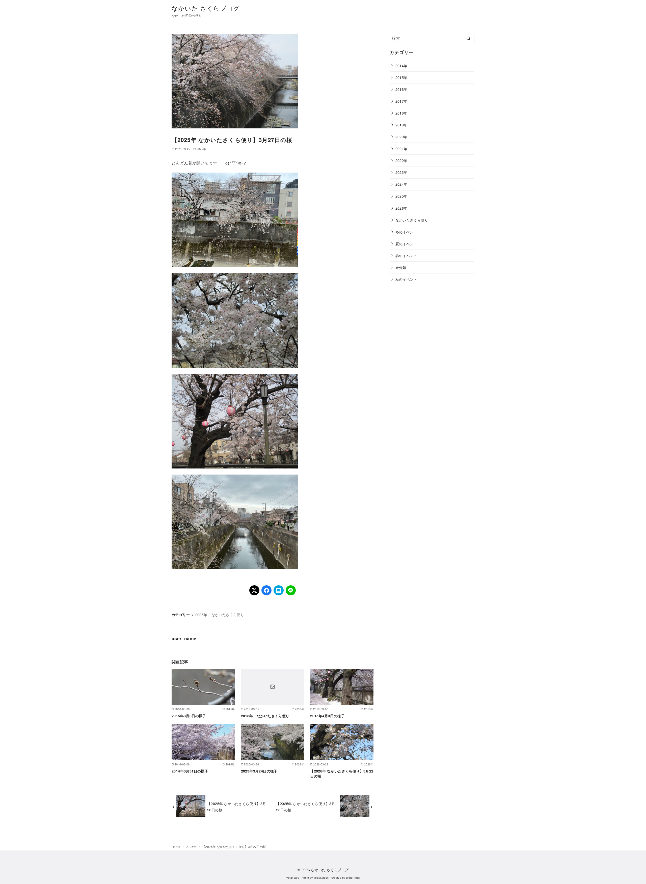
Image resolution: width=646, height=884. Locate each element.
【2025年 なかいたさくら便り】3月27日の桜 (234, 846)
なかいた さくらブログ (206, 8)
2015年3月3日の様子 (189, 715)
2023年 (401, 172)
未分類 (400, 267)
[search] (468, 38)
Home (176, 846)
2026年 (401, 208)
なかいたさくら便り (227, 614)
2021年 (401, 148)
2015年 (401, 77)
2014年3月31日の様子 (190, 771)
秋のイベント (406, 279)
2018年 (401, 113)
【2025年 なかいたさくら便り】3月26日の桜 (236, 806)
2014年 (401, 65)
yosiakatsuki (321, 877)
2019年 (401, 124)
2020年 (401, 136)
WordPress (353, 877)
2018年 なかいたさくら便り (265, 715)
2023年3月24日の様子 (259, 771)
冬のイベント (406, 231)
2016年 (401, 89)
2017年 (401, 101)
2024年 (401, 184)
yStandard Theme (297, 877)
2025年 (201, 149)
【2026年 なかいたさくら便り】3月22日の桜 (341, 773)
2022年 (401, 160)
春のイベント (406, 255)
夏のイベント (406, 243)
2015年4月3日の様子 (327, 715)
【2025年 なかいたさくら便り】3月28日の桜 (305, 806)
